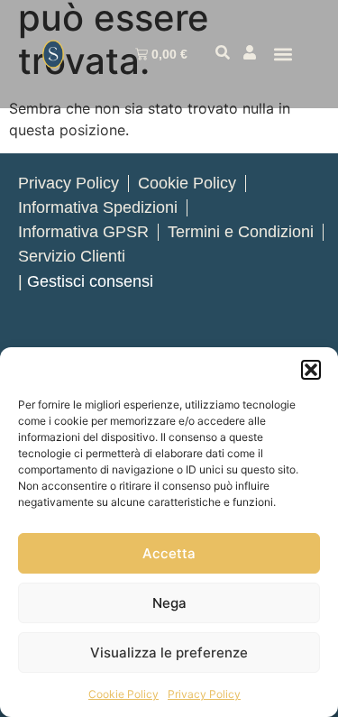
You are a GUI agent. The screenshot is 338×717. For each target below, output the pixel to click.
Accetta (169, 553)
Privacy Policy (204, 694)
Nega (169, 602)
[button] (311, 370)
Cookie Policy (123, 694)
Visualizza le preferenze (169, 652)
